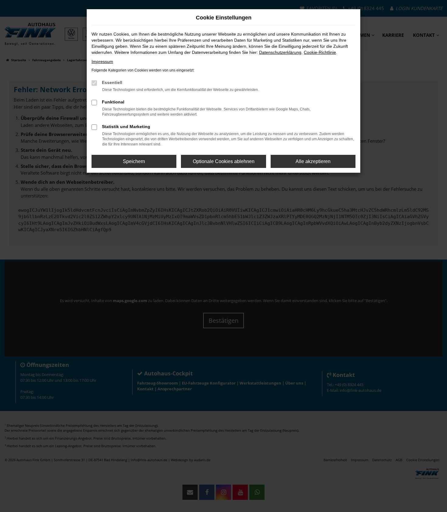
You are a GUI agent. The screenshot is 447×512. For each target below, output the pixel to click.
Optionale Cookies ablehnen (224, 161)
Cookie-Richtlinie (320, 52)
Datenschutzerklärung (280, 52)
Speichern (134, 161)
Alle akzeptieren (313, 161)
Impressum (102, 61)
